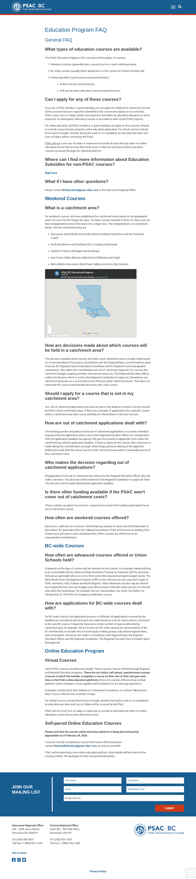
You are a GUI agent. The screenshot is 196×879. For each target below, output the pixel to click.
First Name (70, 779)
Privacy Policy (98, 871)
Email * (68, 787)
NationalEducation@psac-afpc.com (75, 745)
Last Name (132, 779)
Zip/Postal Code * (136, 787)
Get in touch (19, 852)
